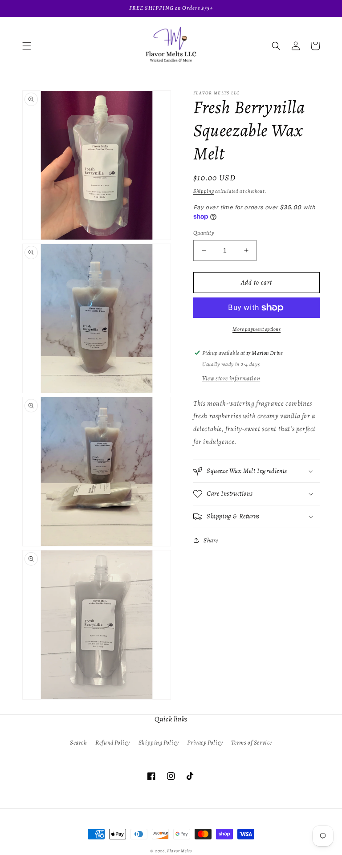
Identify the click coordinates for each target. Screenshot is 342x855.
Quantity (203, 232)
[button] (27, 46)
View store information (231, 378)
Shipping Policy (158, 742)
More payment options (256, 329)
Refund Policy (112, 742)
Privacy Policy (205, 742)
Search (78, 742)
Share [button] (211, 540)
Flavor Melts (179, 851)
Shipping (203, 191)
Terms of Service (251, 742)
